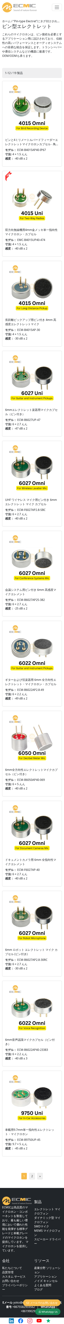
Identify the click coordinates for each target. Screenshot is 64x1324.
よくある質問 (42, 1285)
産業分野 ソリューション (47, 1270)
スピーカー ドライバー (47, 1241)
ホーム (6, 21)
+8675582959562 (23, 1307)
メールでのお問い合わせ (44, 1302)
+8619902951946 (32, 1311)
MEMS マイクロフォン (47, 1233)
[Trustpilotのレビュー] (48, 1320)
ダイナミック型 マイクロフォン (47, 1220)
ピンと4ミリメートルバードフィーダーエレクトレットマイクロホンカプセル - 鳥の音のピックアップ (32, 144)
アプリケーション (45, 1276)
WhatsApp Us (50, 1311)
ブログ (38, 1289)
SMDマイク (41, 1226)
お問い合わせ (10, 1281)
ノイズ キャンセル (46, 1281)
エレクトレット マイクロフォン (47, 1211)
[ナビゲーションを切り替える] (57, 7)
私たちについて (12, 1268)
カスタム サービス (14, 1276)
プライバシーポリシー (15, 1287)
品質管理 (8, 1272)
